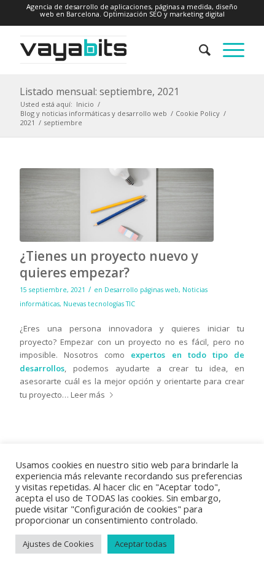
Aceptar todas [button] (141, 543)
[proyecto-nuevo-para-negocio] (117, 205)
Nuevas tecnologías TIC (99, 304)
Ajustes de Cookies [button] (58, 543)
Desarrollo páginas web (141, 289)
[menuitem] (199, 49)
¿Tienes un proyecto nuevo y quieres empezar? (109, 264)
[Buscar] (199, 49)
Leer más (88, 394)
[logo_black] (109, 49)
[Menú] (227, 49)
